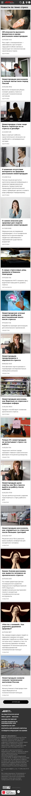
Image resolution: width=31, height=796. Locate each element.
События (5, 502)
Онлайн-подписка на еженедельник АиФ (9, 722)
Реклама (15, 717)
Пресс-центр (6, 717)
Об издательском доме (10, 714)
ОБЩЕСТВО (6, 330)
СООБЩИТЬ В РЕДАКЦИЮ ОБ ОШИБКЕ (14, 730)
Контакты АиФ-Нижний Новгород (14, 728)
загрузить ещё (16, 702)
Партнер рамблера (16, 787)
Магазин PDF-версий (9, 719)
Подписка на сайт (8, 725)
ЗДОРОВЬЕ (5, 53)
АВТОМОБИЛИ (7, 287)
